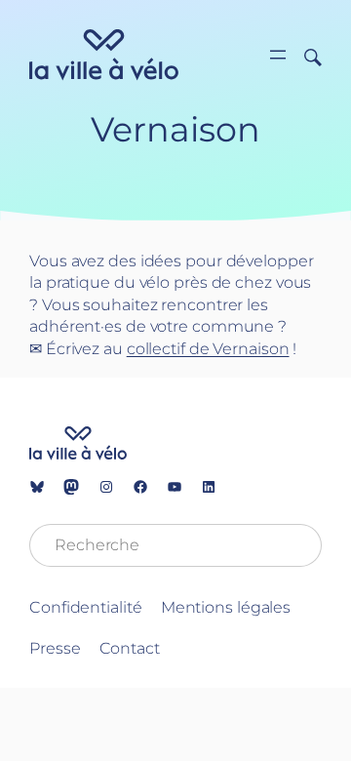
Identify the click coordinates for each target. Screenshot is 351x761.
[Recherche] (306, 55)
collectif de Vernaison (208, 348)
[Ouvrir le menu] (278, 54)
